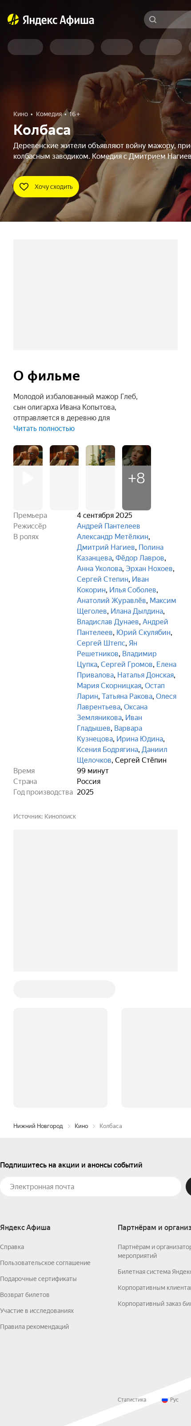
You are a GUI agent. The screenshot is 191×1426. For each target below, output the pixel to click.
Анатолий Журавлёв (111, 600)
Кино (81, 1126)
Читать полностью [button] (44, 428)
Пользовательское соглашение (45, 1262)
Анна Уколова (99, 568)
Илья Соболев (132, 590)
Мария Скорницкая (109, 686)
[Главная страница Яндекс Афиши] (13, 19)
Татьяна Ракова (127, 696)
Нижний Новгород (38, 1126)
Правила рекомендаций (34, 1326)
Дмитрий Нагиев (106, 547)
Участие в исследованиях (37, 1310)
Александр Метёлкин (112, 537)
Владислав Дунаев (108, 622)
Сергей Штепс (101, 643)
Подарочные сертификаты (38, 1278)
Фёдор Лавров (139, 558)
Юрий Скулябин (143, 632)
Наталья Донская (145, 675)
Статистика (132, 1400)
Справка (12, 1246)
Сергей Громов (127, 664)
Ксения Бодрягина (107, 749)
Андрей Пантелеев (108, 526)
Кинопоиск (60, 816)
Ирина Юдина (139, 739)
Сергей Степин (102, 579)
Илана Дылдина (137, 611)
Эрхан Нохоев (149, 568)
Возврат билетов (25, 1294)
